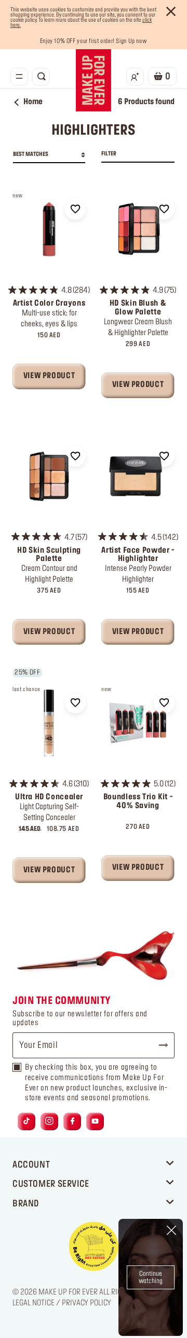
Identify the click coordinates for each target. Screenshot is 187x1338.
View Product (49, 376)
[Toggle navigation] (19, 76)
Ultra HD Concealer (49, 797)
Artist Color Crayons (49, 303)
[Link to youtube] (95, 1121)
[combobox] (49, 155)
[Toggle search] (41, 76)
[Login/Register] (135, 76)
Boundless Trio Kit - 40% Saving (137, 802)
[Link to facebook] (72, 1121)
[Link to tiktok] (26, 1121)
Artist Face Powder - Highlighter (137, 555)
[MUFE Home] (93, 80)
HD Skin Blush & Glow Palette (138, 308)
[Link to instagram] (49, 1121)
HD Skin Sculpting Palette (49, 555)
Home (33, 102)
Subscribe (159, 1045)
